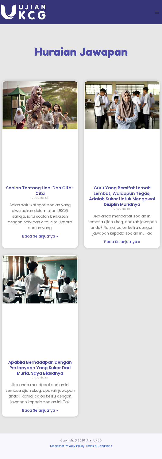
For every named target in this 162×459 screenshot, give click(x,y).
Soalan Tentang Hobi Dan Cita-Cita (40, 190)
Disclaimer (57, 446)
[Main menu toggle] (157, 12)
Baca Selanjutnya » (40, 236)
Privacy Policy (75, 446)
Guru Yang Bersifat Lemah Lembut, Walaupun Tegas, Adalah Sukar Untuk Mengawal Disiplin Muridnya (122, 196)
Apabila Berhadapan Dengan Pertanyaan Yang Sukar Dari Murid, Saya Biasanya (40, 367)
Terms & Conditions (98, 446)
